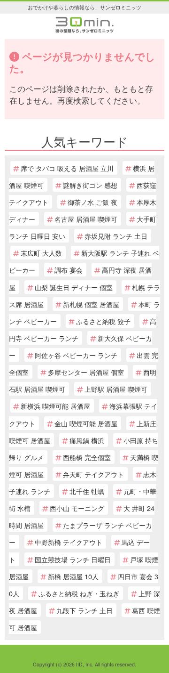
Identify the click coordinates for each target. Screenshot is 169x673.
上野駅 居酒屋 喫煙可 (115, 389)
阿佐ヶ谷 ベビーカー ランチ (76, 355)
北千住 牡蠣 (86, 491)
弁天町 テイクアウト (93, 474)
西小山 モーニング (77, 508)
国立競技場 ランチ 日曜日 (73, 559)
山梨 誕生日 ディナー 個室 (74, 287)
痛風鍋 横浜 (86, 440)
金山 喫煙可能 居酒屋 (85, 423)
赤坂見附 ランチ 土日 (115, 236)
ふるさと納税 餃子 (103, 321)
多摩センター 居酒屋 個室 (86, 372)
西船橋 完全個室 (87, 457)
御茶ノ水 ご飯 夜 (92, 202)
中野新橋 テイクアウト (68, 542)
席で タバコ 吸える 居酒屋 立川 (67, 168)
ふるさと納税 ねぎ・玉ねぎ (78, 593)
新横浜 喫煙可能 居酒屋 (55, 406)
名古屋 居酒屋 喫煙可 (85, 219)
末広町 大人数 (41, 253)
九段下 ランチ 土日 (84, 610)
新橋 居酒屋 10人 (73, 576)
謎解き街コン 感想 (90, 185)
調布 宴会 (68, 270)
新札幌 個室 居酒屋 (91, 304)
